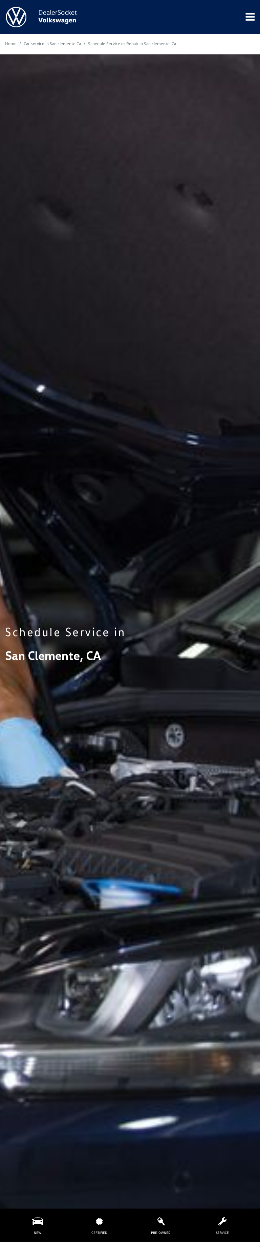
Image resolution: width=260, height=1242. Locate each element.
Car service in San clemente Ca (53, 43)
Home (11, 43)
